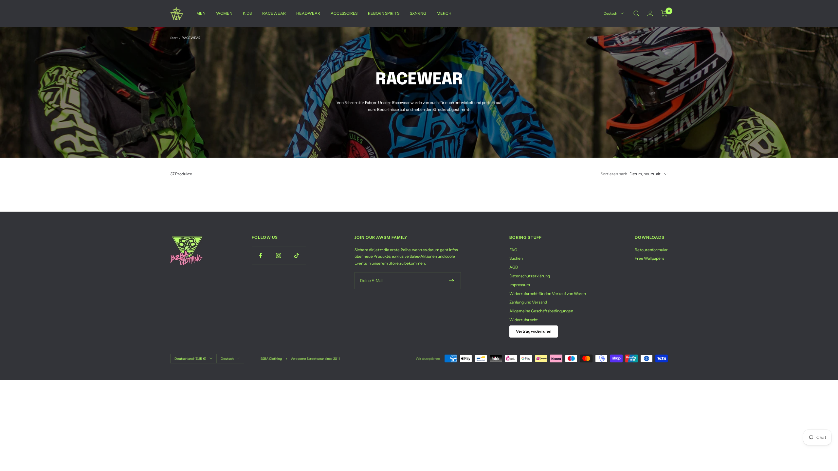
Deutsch (610, 13)
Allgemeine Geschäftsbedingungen (541, 310)
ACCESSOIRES (344, 13)
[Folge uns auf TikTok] (297, 256)
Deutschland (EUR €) (190, 359)
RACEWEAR (274, 13)
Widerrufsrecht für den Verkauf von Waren (547, 293)
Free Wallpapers (649, 258)
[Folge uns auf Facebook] (261, 256)
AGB (513, 267)
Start (174, 38)
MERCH (444, 13)
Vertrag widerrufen (533, 331)
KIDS (247, 13)
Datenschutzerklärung (529, 275)
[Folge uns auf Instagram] (279, 256)
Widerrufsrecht (523, 319)
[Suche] (636, 13)
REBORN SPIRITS (383, 13)
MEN (201, 13)
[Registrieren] (451, 280)
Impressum (519, 284)
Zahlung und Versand (528, 302)
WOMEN (224, 13)
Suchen (516, 258)
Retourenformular (651, 249)
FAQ (513, 249)
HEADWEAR (308, 13)
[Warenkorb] (664, 13)
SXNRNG (418, 13)
